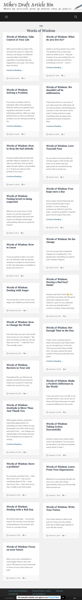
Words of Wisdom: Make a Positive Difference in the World (60, 383)
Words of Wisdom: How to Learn (20, 246)
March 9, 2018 (53, 177)
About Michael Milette (18, 591)
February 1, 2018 (14, 578)
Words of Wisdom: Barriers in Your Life (18, 366)
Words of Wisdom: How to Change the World (20, 323)
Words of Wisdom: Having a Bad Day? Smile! (57, 281)
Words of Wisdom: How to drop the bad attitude (20, 147)
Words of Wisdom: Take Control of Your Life (20, 38)
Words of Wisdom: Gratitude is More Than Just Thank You (20, 407)
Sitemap (59, 591)
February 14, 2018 (15, 452)
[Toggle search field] (75, 16)
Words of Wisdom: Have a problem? (20, 465)
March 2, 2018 (14, 276)
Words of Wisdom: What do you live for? (60, 38)
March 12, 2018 (14, 185)
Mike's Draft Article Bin (28, 4)
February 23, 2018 (15, 353)
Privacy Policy (38, 591)
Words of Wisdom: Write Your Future (60, 508)
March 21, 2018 (54, 76)
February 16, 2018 (55, 412)
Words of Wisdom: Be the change (60, 240)
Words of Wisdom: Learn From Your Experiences (60, 468)
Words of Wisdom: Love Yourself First (60, 147)
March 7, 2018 (14, 233)
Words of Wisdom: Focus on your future (21, 548)
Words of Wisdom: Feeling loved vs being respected (19, 198)
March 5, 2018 (53, 268)
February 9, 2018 (14, 495)
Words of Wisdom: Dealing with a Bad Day (20, 508)
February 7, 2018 (54, 495)
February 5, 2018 (14, 535)
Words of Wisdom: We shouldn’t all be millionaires (59, 89)
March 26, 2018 (14, 78)
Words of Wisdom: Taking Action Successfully (56, 426)
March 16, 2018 (54, 134)
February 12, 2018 (55, 455)
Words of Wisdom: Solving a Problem (17, 91)
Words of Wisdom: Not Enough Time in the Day (60, 329)
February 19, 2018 (15, 393)
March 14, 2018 (14, 134)
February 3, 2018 (54, 535)
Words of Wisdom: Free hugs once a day (59, 190)
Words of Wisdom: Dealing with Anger (18, 289)
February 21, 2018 (55, 369)
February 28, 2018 (55, 316)
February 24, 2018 (15, 310)
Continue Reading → (15, 70)
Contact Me (13, 594)
